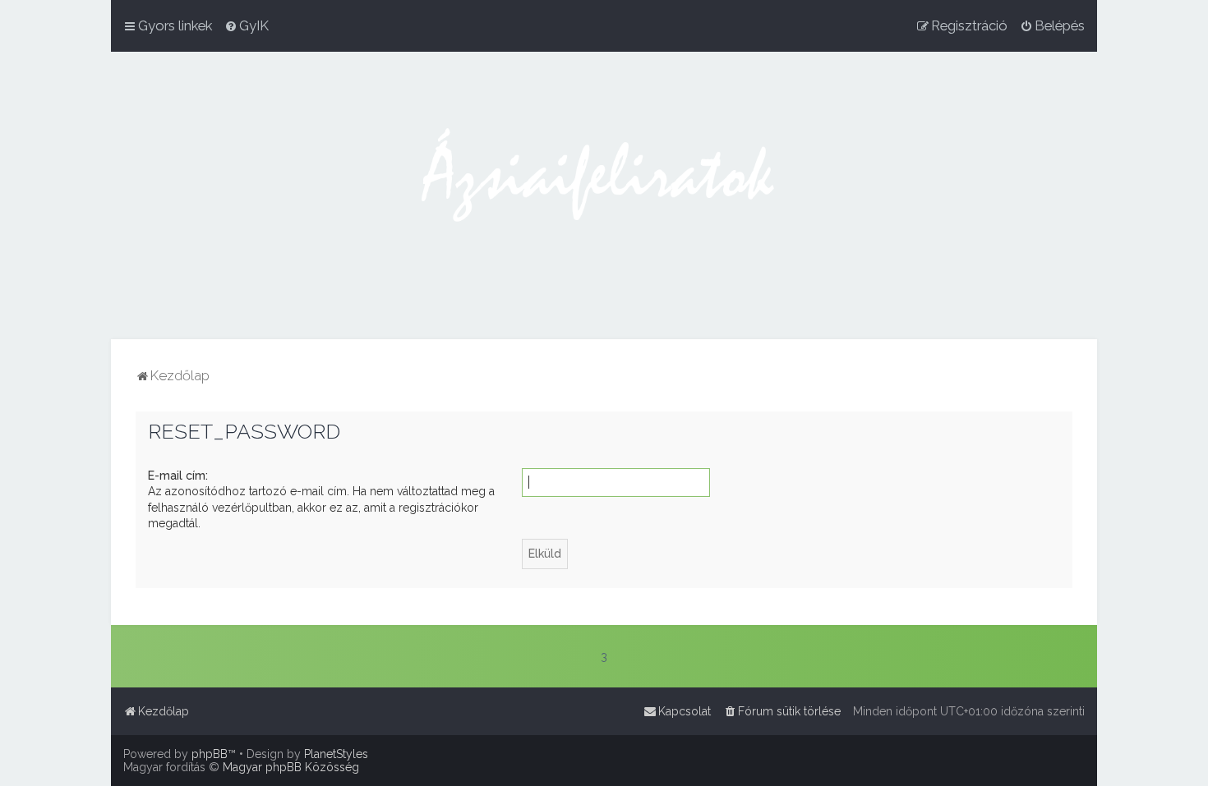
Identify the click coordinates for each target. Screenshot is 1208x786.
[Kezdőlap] (604, 195)
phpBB (209, 754)
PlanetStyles (336, 754)
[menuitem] (246, 25)
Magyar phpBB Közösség (291, 767)
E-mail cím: (178, 475)
